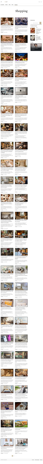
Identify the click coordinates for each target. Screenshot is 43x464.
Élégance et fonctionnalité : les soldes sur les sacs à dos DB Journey (21, 395)
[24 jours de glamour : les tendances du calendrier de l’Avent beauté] (21, 372)
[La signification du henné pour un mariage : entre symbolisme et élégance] (33, 30)
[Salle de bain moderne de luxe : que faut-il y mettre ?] (7, 286)
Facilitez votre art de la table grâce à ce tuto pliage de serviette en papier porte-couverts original (7, 169)
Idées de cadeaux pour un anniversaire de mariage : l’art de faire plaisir (20, 79)
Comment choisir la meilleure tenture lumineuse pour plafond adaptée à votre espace (6, 221)
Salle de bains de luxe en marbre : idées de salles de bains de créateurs (21, 292)
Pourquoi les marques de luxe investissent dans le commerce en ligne (6, 309)
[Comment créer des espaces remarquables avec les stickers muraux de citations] (21, 303)
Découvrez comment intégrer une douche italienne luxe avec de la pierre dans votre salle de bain (21, 169)
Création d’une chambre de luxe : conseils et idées (6, 395)
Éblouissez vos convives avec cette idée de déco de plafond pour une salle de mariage (21, 115)
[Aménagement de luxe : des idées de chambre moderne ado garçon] (21, 442)
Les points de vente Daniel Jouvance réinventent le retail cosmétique (7, 378)
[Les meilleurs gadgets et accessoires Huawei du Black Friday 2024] (7, 338)
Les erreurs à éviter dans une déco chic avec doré (21, 221)
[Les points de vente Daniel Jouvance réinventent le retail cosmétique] (7, 372)
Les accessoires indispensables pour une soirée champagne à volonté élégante (7, 240)
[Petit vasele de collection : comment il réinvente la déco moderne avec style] (7, 320)
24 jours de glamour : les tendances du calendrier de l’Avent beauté (21, 378)
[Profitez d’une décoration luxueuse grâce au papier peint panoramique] (21, 338)
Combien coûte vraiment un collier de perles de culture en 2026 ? (7, 27)
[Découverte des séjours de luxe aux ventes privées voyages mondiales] (21, 180)
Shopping (2, 32)
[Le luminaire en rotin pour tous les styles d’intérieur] (7, 442)
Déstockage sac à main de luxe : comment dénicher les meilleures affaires (6, 203)
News (37, 27)
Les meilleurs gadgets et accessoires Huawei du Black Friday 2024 (7, 344)
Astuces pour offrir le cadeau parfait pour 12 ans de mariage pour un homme (7, 79)
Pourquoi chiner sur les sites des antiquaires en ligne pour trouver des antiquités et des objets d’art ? (21, 326)
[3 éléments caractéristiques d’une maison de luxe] (21, 423)
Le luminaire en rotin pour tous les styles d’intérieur (7, 448)
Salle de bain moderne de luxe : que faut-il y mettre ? (7, 292)
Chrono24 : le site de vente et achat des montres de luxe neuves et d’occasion (7, 411)
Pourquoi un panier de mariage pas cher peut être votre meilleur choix (7, 62)
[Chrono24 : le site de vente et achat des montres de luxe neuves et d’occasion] (7, 406)
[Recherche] (39, 2)
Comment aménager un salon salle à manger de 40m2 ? (7, 257)
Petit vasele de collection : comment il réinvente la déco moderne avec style (7, 326)
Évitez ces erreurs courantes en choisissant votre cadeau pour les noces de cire (20, 45)
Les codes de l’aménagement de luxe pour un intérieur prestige (7, 275)
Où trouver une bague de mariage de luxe (21, 411)
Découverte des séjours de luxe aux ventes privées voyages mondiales (21, 186)
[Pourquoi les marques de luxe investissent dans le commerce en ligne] (7, 303)
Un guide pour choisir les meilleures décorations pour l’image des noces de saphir (21, 27)
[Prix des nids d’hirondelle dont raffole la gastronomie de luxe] (33, 37)
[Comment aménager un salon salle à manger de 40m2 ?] (7, 252)
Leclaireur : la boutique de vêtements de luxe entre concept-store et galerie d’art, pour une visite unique (6, 430)
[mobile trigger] (1, 2)
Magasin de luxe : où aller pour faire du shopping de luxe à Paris (21, 62)
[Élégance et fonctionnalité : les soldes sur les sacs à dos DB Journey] (21, 389)
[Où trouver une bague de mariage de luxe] (21, 406)
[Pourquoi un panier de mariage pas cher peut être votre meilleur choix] (7, 57)
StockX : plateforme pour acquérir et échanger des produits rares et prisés (7, 97)
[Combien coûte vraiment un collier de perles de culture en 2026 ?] (7, 21)
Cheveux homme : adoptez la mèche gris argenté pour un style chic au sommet (36, 47)
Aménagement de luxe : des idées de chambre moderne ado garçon (21, 448)
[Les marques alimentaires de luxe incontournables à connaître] (7, 127)
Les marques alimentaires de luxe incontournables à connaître (6, 132)
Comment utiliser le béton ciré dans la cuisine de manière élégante (7, 360)
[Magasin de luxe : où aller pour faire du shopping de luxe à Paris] (21, 57)
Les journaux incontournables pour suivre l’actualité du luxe (21, 151)
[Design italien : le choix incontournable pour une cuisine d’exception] (21, 91)
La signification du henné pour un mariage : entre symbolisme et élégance (38, 31)
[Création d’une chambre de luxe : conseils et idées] (7, 389)
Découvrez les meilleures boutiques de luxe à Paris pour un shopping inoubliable (7, 151)
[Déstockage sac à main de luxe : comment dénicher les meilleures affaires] (7, 198)
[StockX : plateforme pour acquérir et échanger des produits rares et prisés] (7, 91)
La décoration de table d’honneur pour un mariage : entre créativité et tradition (7, 45)
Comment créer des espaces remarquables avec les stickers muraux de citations (20, 309)
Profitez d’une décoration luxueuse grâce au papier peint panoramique (21, 344)
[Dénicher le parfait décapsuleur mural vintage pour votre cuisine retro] (21, 355)
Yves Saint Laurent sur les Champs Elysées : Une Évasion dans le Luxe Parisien (21, 133)
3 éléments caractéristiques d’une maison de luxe (20, 429)
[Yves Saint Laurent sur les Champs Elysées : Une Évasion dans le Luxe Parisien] (21, 127)
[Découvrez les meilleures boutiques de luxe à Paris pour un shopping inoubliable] (7, 145)
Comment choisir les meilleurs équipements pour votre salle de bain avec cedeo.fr (6, 186)
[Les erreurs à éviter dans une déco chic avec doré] (21, 215)
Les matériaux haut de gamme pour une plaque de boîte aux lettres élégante (21, 257)
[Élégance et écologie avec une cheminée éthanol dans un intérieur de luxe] (21, 269)
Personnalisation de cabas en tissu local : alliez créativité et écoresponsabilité (21, 203)
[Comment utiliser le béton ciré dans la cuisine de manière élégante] (7, 355)
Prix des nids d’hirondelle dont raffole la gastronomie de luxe (38, 38)
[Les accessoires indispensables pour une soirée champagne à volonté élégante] (7, 234)
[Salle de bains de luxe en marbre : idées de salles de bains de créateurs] (21, 286)
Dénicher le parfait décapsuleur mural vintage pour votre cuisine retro (20, 361)
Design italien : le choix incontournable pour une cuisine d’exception (20, 97)
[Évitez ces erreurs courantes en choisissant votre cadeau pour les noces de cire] (21, 39)
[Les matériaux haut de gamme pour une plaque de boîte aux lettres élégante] (21, 252)
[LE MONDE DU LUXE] (6, 2)
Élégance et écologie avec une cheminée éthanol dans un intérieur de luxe (21, 275)
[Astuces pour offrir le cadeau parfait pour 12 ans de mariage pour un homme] (7, 73)
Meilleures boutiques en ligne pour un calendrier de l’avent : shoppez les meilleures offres (21, 240)
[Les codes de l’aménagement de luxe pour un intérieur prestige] (7, 269)
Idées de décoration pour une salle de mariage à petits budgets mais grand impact (7, 115)
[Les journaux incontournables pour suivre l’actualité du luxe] (21, 145)
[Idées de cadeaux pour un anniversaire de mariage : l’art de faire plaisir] (21, 73)
